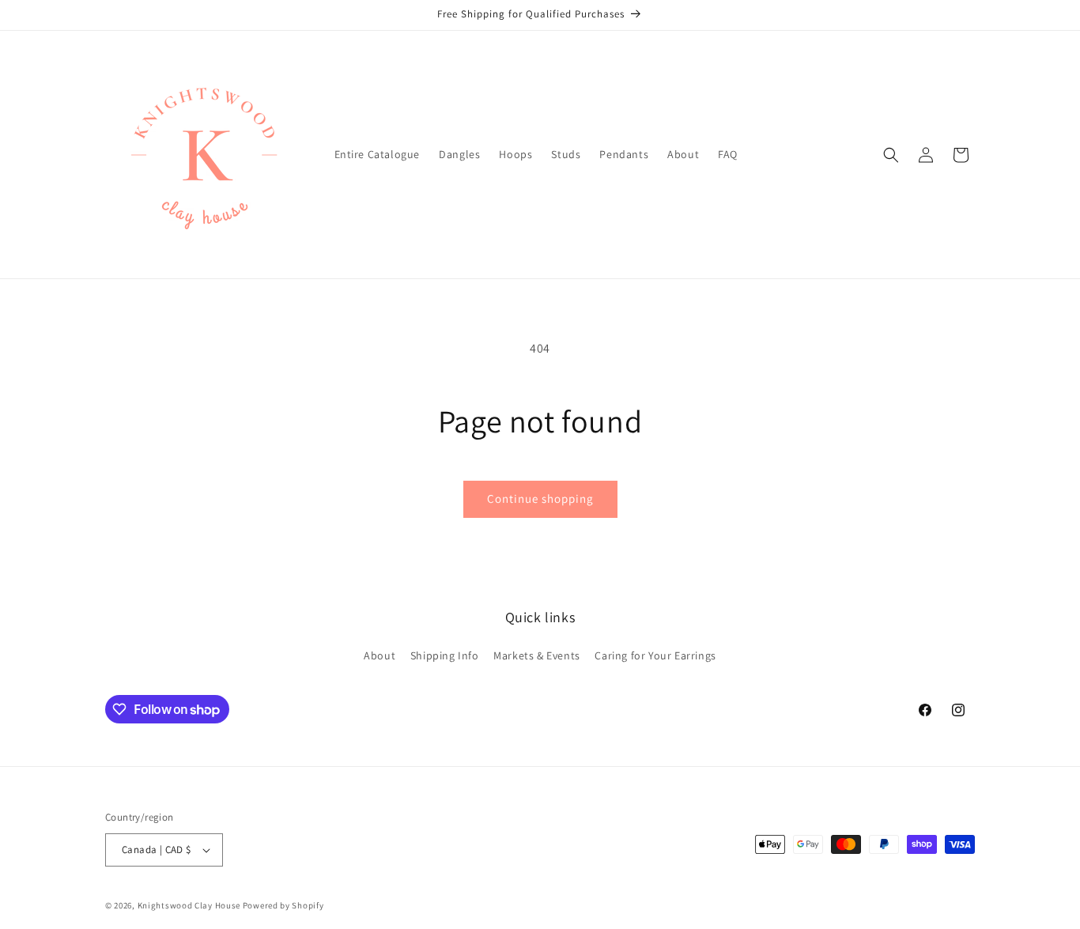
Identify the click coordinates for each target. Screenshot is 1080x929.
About (379, 655)
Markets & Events (536, 655)
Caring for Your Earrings (655, 655)
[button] (891, 155)
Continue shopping (540, 498)
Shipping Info (444, 655)
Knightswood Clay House (189, 905)
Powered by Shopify (283, 905)
